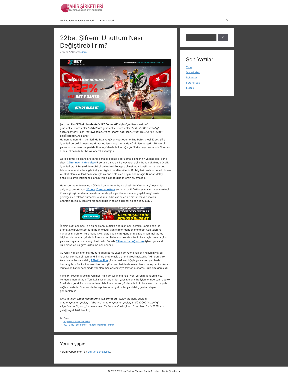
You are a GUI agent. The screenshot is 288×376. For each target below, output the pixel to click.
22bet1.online (99, 260)
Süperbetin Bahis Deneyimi (76, 321)
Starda (190, 87)
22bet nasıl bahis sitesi (82, 162)
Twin (189, 67)
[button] (227, 20)
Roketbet (191, 77)
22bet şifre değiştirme (130, 241)
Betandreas (193, 82)
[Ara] (223, 37)
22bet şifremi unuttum (100, 189)
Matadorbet (193, 72)
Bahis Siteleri (107, 20)
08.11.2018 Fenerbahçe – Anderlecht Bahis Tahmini (88, 324)
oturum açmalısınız (99, 351)
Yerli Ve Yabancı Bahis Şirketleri (77, 20)
